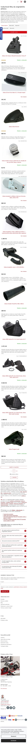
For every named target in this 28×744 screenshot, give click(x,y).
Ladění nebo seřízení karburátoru (10, 515)
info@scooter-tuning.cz (6, 696)
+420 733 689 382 (5, 693)
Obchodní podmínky (5, 596)
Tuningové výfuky (4, 638)
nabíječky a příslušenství (15, 501)
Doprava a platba (4, 593)
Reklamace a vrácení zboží (6, 598)
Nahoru (15, 477)
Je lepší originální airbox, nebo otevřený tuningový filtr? (11, 554)
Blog (2, 594)
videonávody (19, 510)
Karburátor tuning (4, 634)
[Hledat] (17, 1)
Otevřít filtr (14, 32)
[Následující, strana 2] (14, 471)
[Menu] (25, 1)
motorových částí (4, 504)
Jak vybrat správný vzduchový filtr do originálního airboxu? (10, 523)
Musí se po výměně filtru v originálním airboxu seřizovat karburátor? (11, 548)
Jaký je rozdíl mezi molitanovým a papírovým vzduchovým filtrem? (12, 538)
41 (16, 471)
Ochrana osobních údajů (6, 599)
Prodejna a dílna (4, 612)
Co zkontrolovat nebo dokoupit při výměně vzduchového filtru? (12, 559)
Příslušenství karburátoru (6, 636)
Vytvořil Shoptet (14, 727)
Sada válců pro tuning (5, 631)
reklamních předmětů (18, 503)
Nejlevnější (11, 25)
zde (18, 732)
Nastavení (13, 736)
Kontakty (2, 591)
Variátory (2, 629)
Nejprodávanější (4, 28)
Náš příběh (3, 610)
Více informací (4, 680)
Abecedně (12, 28)
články (13, 510)
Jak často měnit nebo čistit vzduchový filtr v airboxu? (12, 528)
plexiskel (11, 503)
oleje (21, 491)
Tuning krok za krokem (8, 514)
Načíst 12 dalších (14, 467)
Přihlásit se (5, 583)
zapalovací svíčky (7, 493)
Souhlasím (13, 740)
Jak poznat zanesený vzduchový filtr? (10, 533)
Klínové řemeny (4, 633)
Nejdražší (17, 25)
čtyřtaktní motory (9, 502)
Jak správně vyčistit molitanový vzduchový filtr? (12, 543)
